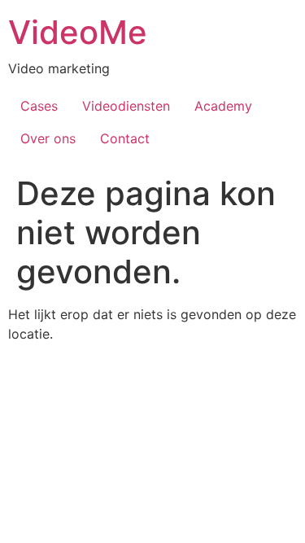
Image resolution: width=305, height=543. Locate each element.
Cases (39, 106)
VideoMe (77, 32)
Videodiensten (126, 106)
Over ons (48, 138)
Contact (125, 138)
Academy (223, 106)
